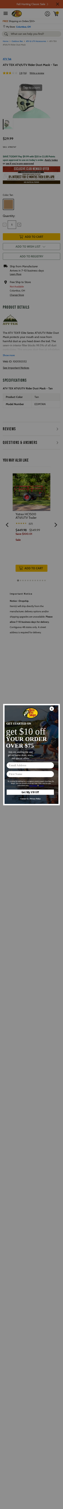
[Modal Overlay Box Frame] (31, 754)
